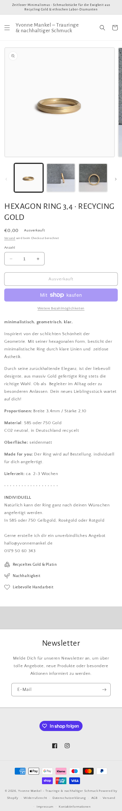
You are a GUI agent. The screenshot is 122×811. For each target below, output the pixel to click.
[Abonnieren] (104, 689)
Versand (9, 238)
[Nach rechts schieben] (116, 179)
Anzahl (9, 248)
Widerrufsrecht (35, 798)
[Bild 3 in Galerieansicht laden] (93, 177)
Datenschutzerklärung (69, 798)
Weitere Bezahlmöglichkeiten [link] (61, 308)
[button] (7, 27)
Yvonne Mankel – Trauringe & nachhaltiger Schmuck (58, 791)
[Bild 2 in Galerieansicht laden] (61, 177)
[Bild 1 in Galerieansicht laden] (28, 177)
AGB (94, 798)
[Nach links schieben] (6, 179)
